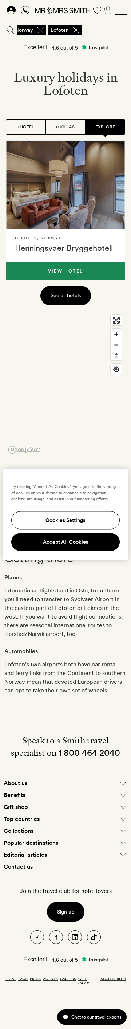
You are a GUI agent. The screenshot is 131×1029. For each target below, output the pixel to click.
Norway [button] (24, 30)
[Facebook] (56, 937)
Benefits (14, 795)
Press (35, 979)
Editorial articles (25, 854)
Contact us (18, 866)
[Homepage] (62, 10)
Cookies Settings (65, 520)
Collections (18, 830)
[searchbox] (107, 30)
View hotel (65, 271)
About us (15, 783)
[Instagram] (37, 937)
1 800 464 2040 (89, 752)
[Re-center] (116, 369)
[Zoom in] (116, 334)
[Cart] (108, 10)
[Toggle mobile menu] (121, 10)
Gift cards (84, 981)
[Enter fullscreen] (116, 320)
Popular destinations (31, 842)
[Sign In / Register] (11, 10)
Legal (10, 979)
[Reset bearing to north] (116, 355)
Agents (50, 979)
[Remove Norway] (40, 30)
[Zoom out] (116, 345)
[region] (65, 383)
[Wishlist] (97, 10)
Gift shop (16, 807)
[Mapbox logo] (24, 450)
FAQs (23, 979)
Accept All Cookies (65, 542)
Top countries (22, 818)
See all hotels (66, 295)
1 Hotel (25, 127)
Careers (68, 979)
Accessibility (113, 979)
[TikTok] (94, 937)
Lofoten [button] (60, 30)
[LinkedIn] (75, 937)
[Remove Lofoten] (76, 30)
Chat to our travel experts (96, 1017)
